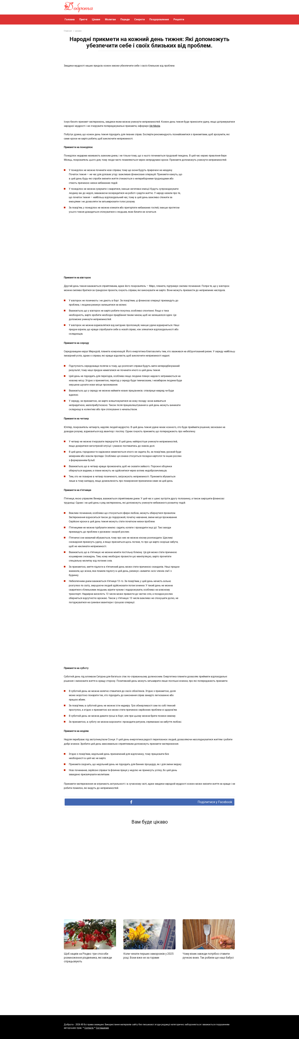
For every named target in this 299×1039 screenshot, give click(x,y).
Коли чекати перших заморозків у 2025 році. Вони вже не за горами (148, 955)
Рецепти (178, 19)
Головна (70, 19)
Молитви (110, 19)
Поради (125, 19)
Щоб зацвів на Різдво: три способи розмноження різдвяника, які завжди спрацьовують (88, 957)
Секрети (139, 19)
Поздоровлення (159, 19)
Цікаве (96, 19)
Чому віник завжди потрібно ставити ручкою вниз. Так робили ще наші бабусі (208, 955)
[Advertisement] (149, 94)
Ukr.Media (154, 125)
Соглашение (102, 1028)
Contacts (89, 1028)
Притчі (83, 19)
